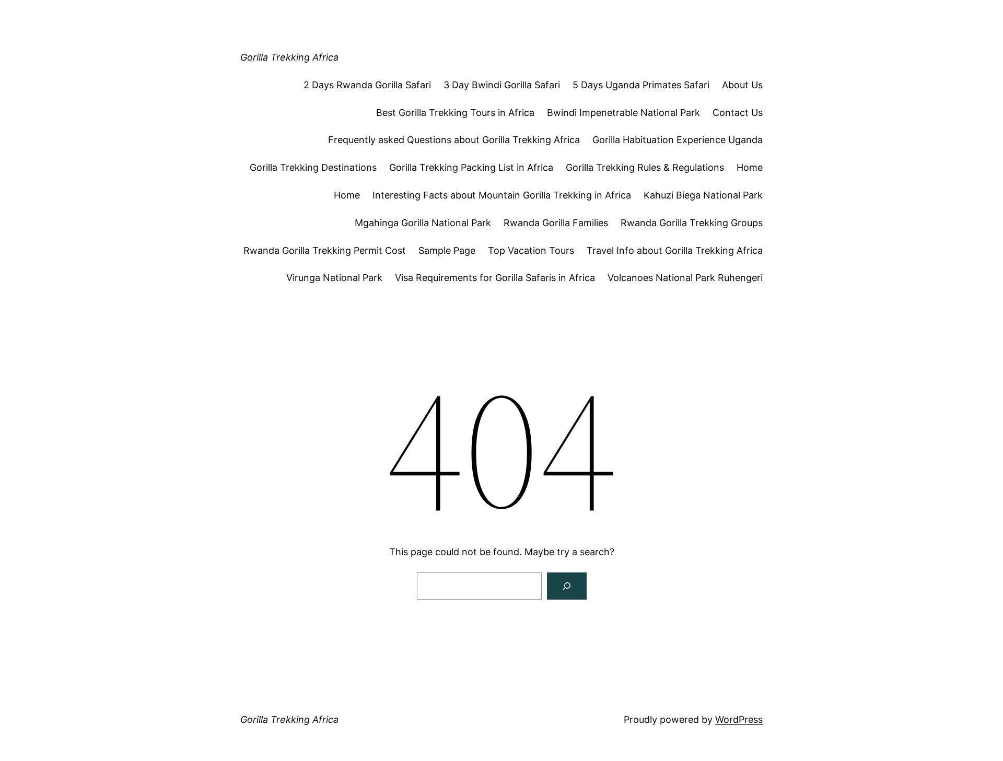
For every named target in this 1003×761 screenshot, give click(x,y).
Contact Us (738, 112)
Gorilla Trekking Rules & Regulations (645, 167)
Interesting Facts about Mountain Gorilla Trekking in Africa (501, 195)
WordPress (739, 719)
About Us (742, 84)
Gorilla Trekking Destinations (313, 167)
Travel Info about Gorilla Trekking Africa (675, 250)
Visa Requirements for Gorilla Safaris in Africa (495, 277)
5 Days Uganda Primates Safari (641, 84)
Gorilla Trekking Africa (289, 57)
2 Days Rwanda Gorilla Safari (367, 84)
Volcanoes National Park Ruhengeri (685, 277)
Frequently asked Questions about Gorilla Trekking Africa (454, 139)
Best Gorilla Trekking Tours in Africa (455, 112)
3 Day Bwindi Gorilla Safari (502, 84)
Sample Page (446, 250)
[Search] (567, 586)
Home (750, 167)
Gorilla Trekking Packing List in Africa (471, 167)
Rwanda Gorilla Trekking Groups (692, 222)
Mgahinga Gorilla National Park (423, 222)
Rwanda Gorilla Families (556, 222)
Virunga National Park (334, 277)
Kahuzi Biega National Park (703, 195)
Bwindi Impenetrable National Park (623, 112)
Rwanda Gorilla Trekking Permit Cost (324, 250)
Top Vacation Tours (531, 250)
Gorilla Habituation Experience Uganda (677, 139)
